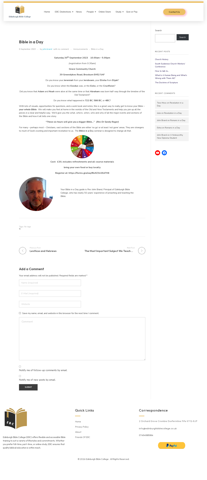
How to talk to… (162, 71)
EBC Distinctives (63, 11)
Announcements (80, 49)
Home (47, 11)
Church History (161, 59)
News (79, 11)
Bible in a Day (97, 49)
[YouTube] (157, 152)
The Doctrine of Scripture (166, 82)
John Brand (162, 120)
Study (118, 11)
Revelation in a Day (173, 113)
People (90, 11)
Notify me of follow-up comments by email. (43, 370)
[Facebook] (164, 152)
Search (158, 30)
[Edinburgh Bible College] (19, 11)
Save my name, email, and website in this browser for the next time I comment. (60, 313)
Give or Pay (131, 11)
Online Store (105, 11)
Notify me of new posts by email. (37, 379)
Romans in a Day (177, 120)
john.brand (47, 49)
